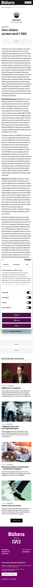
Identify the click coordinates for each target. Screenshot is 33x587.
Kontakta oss (6, 552)
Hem (3, 7)
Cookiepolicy (13, 579)
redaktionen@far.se (16, 331)
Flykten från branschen (11, 506)
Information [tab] (16, 264)
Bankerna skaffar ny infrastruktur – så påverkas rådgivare (15, 468)
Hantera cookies (9, 574)
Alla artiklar (7, 7)
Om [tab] (27, 264)
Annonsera (5, 553)
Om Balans (5, 550)
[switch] (29, 297)
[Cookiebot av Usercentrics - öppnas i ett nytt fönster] (24, 260)
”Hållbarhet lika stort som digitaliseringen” (10, 427)
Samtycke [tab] (6, 264)
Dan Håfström (26, 551)
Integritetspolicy (5, 579)
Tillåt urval (16, 320)
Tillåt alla (16, 315)
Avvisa (16, 325)
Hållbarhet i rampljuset (11, 388)
